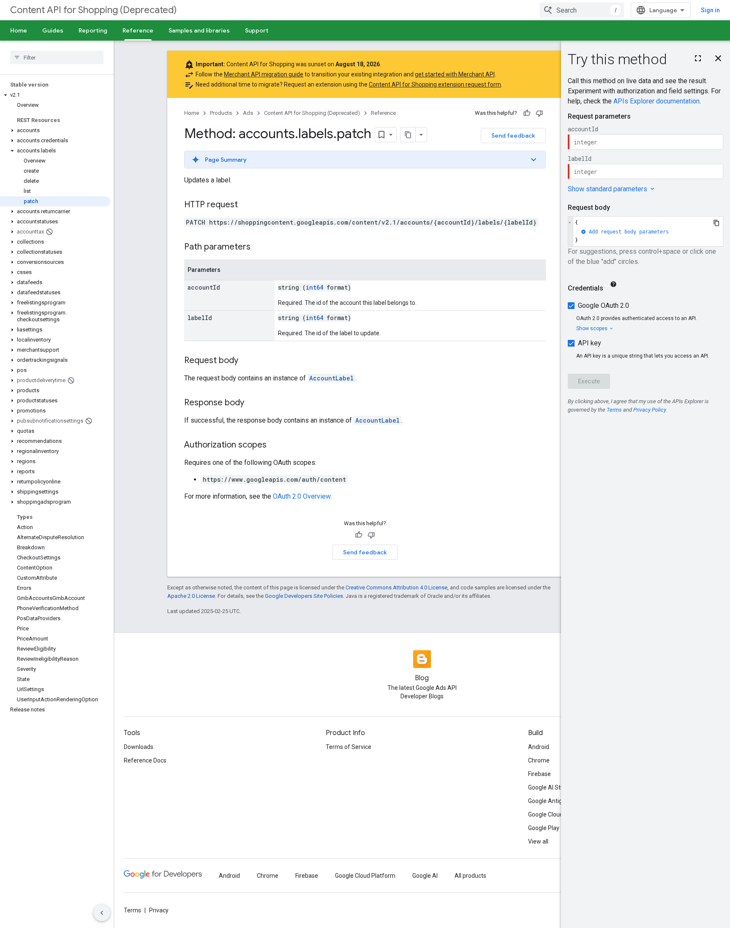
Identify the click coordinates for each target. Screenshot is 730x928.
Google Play (543, 828)
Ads (248, 113)
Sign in (710, 10)
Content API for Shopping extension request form (435, 84)
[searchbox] (57, 57)
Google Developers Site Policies (304, 596)
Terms (132, 910)
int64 (314, 287)
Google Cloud (545, 814)
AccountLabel (331, 378)
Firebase (539, 774)
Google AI (425, 875)
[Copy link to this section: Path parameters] (259, 247)
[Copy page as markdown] (408, 135)
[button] (55, 95)
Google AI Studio (550, 787)
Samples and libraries (199, 30)
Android (538, 746)
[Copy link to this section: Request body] (246, 361)
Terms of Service (348, 746)
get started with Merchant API (455, 74)
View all (538, 841)
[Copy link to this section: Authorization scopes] (275, 445)
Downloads (138, 746)
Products (221, 113)
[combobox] (581, 10)
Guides (52, 30)
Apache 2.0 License (191, 596)
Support (256, 30)
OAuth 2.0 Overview (301, 496)
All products (470, 875)
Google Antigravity (552, 801)
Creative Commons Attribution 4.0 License (396, 587)
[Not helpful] (539, 113)
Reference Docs (145, 760)
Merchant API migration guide (263, 74)
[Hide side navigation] (101, 912)
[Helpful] (526, 113)
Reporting (93, 30)
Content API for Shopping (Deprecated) (93, 10)
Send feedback (513, 135)
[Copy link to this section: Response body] (252, 403)
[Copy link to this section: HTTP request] (246, 205)
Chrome (539, 760)
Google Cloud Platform (365, 875)
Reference (138, 30)
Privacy (159, 910)
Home (18, 30)
